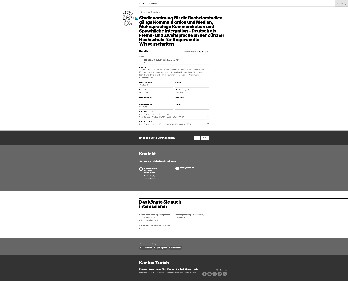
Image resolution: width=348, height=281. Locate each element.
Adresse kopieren (150, 179)
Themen (142, 3)
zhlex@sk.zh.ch (187, 168)
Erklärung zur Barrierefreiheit (174, 272)
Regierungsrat (160, 248)
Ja (197, 138)
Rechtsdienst (146, 248)
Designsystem (160, 272)
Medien (170, 269)
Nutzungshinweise (190, 272)
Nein (205, 138)
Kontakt (143, 269)
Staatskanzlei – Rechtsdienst (157, 161)
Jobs (196, 269)
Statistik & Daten (184, 269)
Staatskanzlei (175, 248)
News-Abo (161, 269)
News (151, 269)
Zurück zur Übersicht (150, 12)
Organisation (153, 3)
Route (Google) (149, 176)
